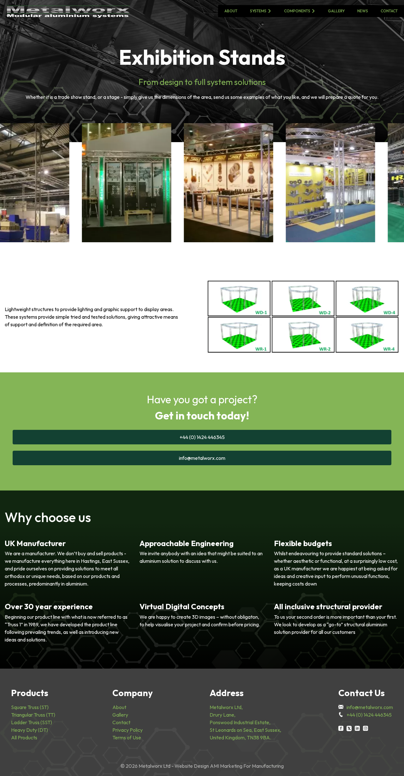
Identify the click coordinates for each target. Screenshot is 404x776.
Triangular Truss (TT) (33, 715)
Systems (258, 11)
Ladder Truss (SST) (31, 722)
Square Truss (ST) (30, 707)
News (362, 11)
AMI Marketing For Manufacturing (247, 766)
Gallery (336, 11)
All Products (24, 737)
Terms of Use (126, 737)
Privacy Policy (127, 730)
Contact (389, 11)
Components (297, 11)
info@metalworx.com (202, 458)
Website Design (192, 766)
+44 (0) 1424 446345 (202, 437)
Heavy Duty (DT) (29, 730)
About (230, 11)
